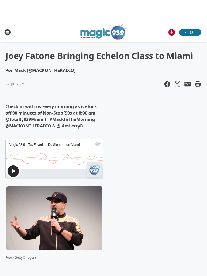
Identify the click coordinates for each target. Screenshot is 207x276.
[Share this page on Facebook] (167, 84)
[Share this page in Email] (187, 84)
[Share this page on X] (177, 84)
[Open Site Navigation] (7, 32)
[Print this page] (198, 84)
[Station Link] (103, 32)
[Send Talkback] (171, 32)
